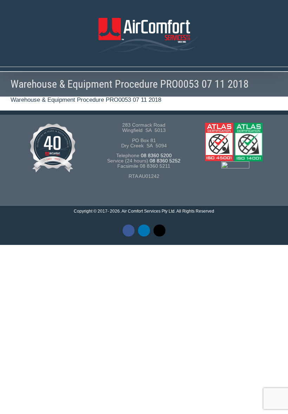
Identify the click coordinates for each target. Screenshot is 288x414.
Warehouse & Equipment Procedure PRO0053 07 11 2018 (86, 99)
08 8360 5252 (165, 160)
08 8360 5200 (156, 155)
